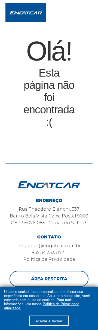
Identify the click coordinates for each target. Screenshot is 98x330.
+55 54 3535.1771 (49, 252)
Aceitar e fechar (49, 321)
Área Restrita (49, 278)
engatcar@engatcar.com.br (49, 245)
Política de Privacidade (49, 259)
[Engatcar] (25, 12)
